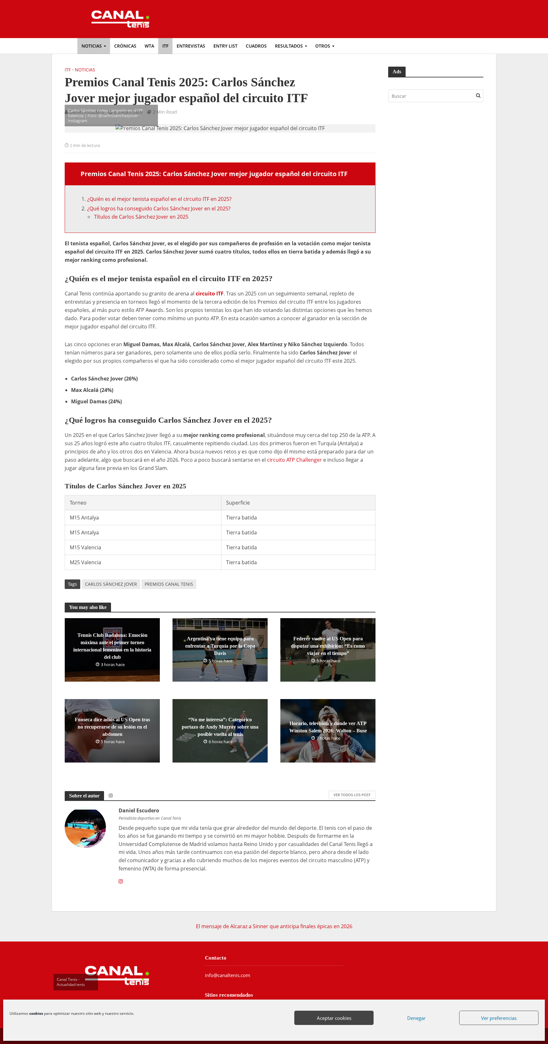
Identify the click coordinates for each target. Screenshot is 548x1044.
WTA (149, 46)
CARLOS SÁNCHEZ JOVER (111, 584)
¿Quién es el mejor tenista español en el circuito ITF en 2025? (159, 198)
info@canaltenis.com (227, 975)
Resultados (289, 46)
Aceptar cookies (334, 1018)
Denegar (416, 1018)
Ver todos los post (352, 794)
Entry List (225, 46)
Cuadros (256, 46)
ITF (165, 46)
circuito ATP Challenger (294, 459)
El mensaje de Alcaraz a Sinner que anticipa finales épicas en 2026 (274, 926)
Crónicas (125, 46)
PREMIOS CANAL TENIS (169, 584)
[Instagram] (121, 881)
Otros (322, 46)
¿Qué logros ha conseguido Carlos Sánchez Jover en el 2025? (159, 208)
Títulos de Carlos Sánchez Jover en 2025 (141, 216)
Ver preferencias (499, 1018)
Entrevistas (191, 46)
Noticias (92, 46)
